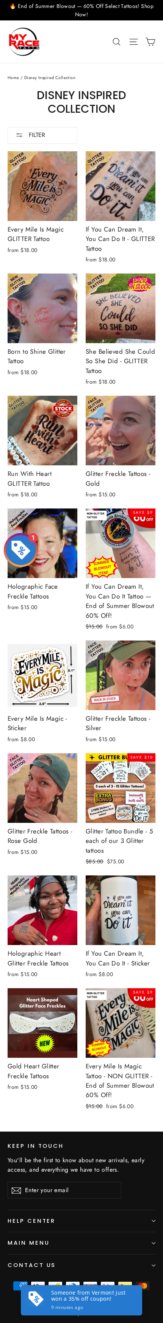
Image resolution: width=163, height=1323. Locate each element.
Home (13, 78)
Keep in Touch (36, 1146)
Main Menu (28, 1243)
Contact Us (32, 1265)
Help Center (31, 1221)
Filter (36, 135)
